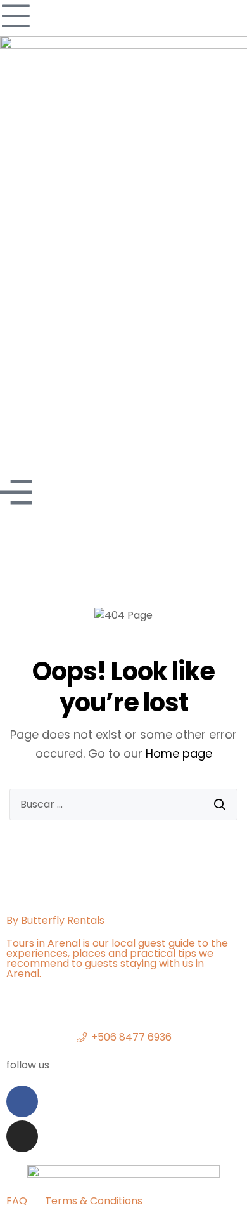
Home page (179, 753)
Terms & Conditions (93, 1200)
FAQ (16, 1200)
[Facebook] (22, 1101)
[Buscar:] (124, 804)
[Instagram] (22, 1136)
